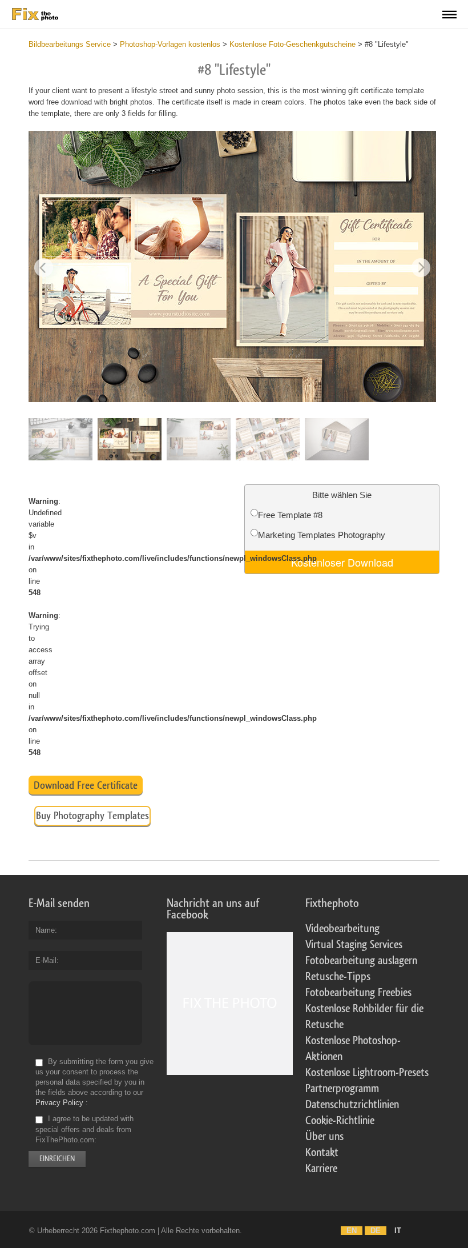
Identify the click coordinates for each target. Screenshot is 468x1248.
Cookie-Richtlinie (339, 1120)
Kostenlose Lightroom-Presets (367, 1072)
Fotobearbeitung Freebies (358, 992)
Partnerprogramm (342, 1088)
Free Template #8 (290, 515)
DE (375, 1230)
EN (351, 1230)
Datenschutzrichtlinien (352, 1104)
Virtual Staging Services (353, 944)
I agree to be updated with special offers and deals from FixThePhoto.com (84, 1129)
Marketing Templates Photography (321, 535)
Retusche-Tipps (337, 976)
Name (45, 930)
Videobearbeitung (342, 928)
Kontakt (321, 1152)
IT (397, 1230)
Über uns (324, 1136)
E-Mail (46, 960)
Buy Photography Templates (92, 815)
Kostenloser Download (342, 562)
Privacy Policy (59, 1102)
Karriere (321, 1168)
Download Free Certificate (86, 785)
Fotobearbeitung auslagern (361, 960)
